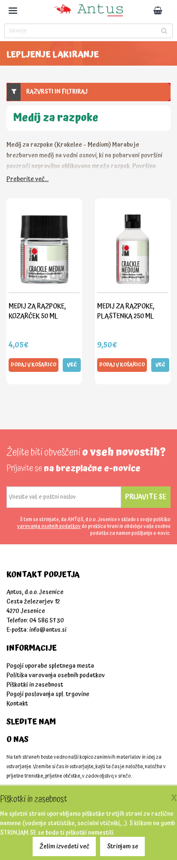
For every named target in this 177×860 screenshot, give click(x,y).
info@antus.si (48, 630)
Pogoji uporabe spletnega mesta (50, 666)
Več (71, 365)
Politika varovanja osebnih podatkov (55, 675)
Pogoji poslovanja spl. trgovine (47, 694)
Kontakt (17, 703)
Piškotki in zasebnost (34, 684)
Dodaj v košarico (33, 365)
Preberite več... (27, 179)
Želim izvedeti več (64, 846)
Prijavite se (145, 496)
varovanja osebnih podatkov (49, 526)
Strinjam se (122, 846)
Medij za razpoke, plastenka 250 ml (125, 311)
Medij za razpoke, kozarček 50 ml (37, 311)
